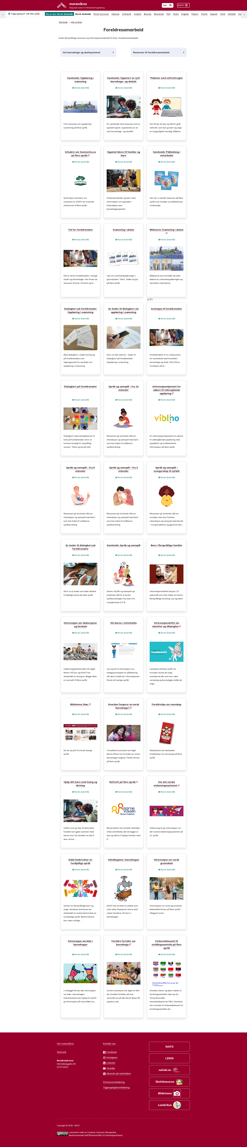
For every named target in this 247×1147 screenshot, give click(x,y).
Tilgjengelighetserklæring (116, 1087)
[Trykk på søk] (170, 5)
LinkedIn (110, 1062)
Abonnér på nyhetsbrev (118, 1073)
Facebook (111, 1052)
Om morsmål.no (65, 1043)
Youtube (110, 1068)
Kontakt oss (109, 1043)
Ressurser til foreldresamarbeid (151, 52)
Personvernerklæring (114, 1082)
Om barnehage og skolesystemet (81, 52)
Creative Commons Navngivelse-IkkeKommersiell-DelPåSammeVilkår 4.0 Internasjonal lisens (96, 1133)
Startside (63, 22)
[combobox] (34, 14)
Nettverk (61, 1052)
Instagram (111, 1057)
